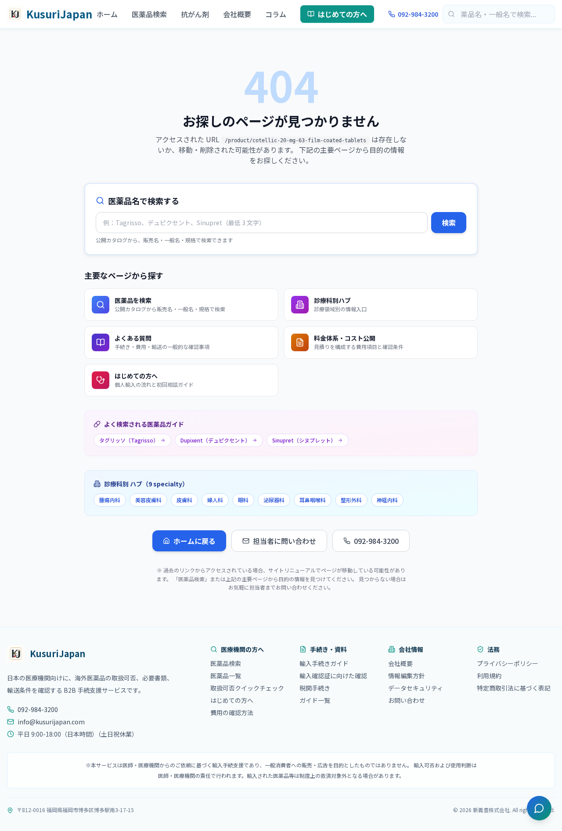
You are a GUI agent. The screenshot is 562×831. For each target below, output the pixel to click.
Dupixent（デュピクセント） (215, 440)
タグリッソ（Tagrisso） (129, 440)
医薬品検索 (149, 14)
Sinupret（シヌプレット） (304, 440)
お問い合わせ (406, 700)
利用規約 (489, 675)
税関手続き (314, 688)
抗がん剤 (195, 14)
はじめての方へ (342, 14)
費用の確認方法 (231, 712)
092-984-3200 (418, 14)
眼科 (243, 500)
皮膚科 (184, 500)
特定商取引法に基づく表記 (514, 688)
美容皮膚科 (148, 500)
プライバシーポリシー (507, 663)
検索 (449, 222)
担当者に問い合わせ (284, 541)
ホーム (107, 14)
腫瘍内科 (109, 500)
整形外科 (351, 500)
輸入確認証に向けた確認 (333, 675)
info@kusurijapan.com (51, 721)
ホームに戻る (194, 541)
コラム (275, 14)
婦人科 (215, 500)
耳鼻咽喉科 (312, 500)
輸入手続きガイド (324, 663)
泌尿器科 (274, 500)
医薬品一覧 (225, 675)
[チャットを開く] (539, 808)
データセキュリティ (415, 688)
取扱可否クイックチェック (247, 688)
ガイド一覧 (314, 700)
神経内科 (387, 500)
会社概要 (237, 14)
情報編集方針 (406, 675)
